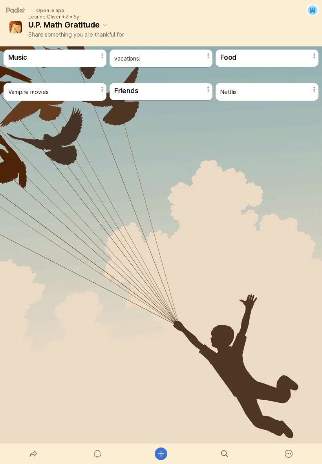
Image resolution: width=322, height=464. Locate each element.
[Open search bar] (224, 453)
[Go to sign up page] (312, 10)
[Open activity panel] (97, 454)
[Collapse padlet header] (105, 24)
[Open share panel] (33, 454)
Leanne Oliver (44, 17)
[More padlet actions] (288, 454)
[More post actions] (97, 59)
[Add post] (161, 454)
